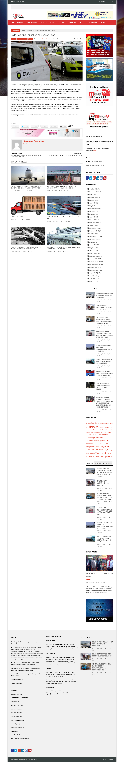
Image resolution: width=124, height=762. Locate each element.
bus (86, 427)
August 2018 (93, 239)
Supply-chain (92, 22)
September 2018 (94, 236)
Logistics (61, 22)
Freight (105, 432)
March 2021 (92, 194)
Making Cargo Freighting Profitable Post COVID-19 (104, 307)
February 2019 (93, 222)
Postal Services (101, 443)
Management (101, 440)
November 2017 (94, 264)
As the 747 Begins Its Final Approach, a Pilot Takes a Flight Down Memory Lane (26, 248)
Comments (108, 463)
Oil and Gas (94, 443)
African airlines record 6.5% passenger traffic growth (66, 155)
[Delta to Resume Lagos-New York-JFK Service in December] (90, 295)
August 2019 (93, 211)
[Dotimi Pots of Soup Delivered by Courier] (99, 563)
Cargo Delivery (104, 427)
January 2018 (93, 259)
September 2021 (94, 192)
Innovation (72, 22)
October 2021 (93, 189)
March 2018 (92, 253)
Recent (90, 463)
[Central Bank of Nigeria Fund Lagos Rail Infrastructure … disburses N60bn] (90, 319)
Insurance (105, 437)
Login (111, 1)
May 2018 (92, 248)
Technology (92, 453)
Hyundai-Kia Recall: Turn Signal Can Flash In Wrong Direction (104, 373)
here (94, 150)
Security (98, 450)
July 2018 (92, 242)
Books (102, 22)
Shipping (104, 450)
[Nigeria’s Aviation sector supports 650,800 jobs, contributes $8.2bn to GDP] (64, 236)
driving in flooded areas (91, 432)
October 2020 (93, 197)
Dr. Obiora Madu (107, 430)
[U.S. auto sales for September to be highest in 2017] (64, 205)
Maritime (82, 22)
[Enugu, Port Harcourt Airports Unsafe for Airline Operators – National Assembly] (64, 175)
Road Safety (100, 447)
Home (12, 22)
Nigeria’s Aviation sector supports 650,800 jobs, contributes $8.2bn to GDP (63, 248)
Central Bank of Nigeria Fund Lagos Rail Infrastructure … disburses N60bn (104, 496)
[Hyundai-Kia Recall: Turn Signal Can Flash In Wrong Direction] (90, 373)
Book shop (109, 423)
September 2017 (94, 270)
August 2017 (93, 273)
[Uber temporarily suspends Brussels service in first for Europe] (90, 385)
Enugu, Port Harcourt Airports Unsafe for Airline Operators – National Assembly (62, 187)
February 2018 (93, 256)
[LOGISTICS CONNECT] (28, 205)
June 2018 (92, 245)
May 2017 (92, 281)
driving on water (99, 432)
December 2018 (94, 228)
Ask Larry (88, 423)
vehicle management (102, 456)
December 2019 (94, 208)
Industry (96, 435)
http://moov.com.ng (28, 144)
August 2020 (93, 200)
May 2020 (92, 206)
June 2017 (92, 278)
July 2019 (92, 214)
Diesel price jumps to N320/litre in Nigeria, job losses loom (104, 361)
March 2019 (92, 220)
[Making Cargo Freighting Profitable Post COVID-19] (90, 307)
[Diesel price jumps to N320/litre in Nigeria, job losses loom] (90, 361)
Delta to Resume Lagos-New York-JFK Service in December (104, 295)
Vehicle (52, 22)
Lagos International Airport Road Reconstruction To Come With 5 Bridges (27, 156)
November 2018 (94, 231)
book (101, 423)
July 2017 (92, 276)
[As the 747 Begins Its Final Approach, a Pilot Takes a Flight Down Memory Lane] (28, 236)
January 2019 (93, 225)
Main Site (101, 1)
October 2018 (93, 234)
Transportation (31, 22)
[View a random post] (110, 22)
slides (28, 30)
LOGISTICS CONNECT (17, 217)
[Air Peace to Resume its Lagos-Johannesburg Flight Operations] (90, 347)
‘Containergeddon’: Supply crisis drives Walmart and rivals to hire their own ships (104, 511)
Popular (98, 463)
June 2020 (92, 203)
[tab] (90, 463)
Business (44, 22)
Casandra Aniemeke (42, 38)
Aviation (20, 22)
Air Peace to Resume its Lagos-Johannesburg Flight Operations (105, 525)
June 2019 (92, 217)
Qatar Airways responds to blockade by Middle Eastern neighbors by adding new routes (27, 187)
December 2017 (94, 262)
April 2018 (92, 250)
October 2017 (93, 267)
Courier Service (97, 430)
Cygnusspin (34, 759)
